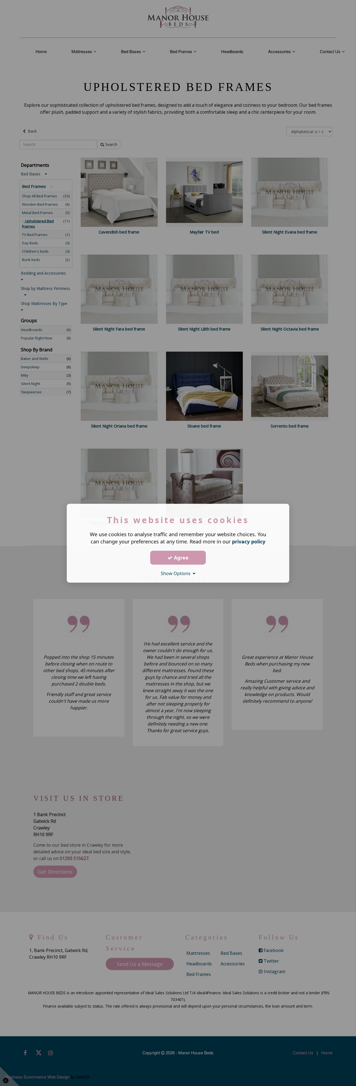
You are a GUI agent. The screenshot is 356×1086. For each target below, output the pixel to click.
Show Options (177, 573)
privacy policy (248, 541)
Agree (180, 557)
